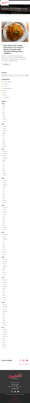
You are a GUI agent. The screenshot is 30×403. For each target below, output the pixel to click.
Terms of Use (15, 396)
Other (4, 93)
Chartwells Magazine (7, 82)
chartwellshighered (24, 364)
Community (5, 84)
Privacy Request (15, 400)
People (4, 95)
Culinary (5, 86)
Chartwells (15, 376)
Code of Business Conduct (15, 401)
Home (6, 15)
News (4, 90)
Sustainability (6, 97)
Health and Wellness (7, 88)
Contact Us (19, 386)
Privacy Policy (15, 398)
